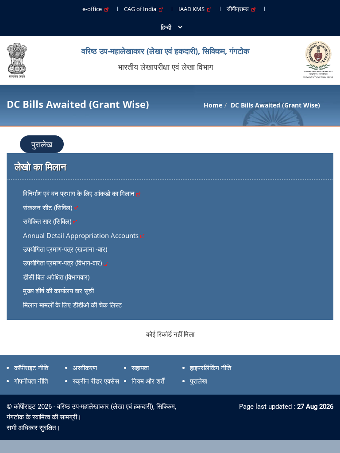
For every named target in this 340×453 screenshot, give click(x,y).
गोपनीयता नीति (31, 381)
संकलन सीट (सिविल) (48, 207)
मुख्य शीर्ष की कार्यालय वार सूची (58, 290)
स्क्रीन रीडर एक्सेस (96, 381)
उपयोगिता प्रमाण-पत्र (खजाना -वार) (65, 249)
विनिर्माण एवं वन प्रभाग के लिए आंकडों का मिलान (79, 193)
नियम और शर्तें (147, 381)
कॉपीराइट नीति (31, 368)
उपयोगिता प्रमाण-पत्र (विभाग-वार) (63, 262)
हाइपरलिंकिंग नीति (210, 368)
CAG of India (141, 9)
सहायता (140, 368)
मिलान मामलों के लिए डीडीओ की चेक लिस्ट (72, 304)
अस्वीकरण (85, 368)
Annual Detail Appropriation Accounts (81, 235)
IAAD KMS (192, 9)
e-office (93, 9)
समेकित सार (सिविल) (48, 221)
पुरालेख (41, 144)
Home (213, 105)
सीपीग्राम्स (239, 9)
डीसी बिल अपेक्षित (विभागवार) (56, 277)
